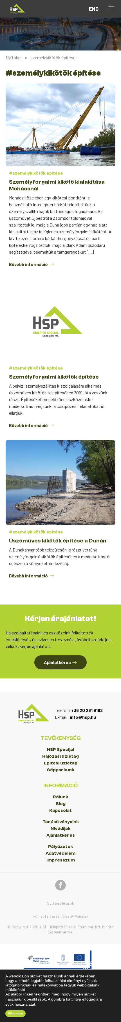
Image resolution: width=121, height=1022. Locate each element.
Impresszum (60, 860)
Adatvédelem (60, 853)
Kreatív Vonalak (75, 916)
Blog (61, 803)
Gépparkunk (60, 769)
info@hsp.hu (83, 717)
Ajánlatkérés (60, 835)
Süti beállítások (60, 903)
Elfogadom (15, 1013)
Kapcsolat (60, 810)
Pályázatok (60, 846)
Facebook (60, 885)
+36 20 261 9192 (87, 710)
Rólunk (60, 796)
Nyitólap (14, 57)
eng (93, 9)
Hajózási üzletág (60, 756)
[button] (111, 9)
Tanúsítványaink (60, 821)
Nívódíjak (60, 828)
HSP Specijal (60, 749)
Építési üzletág (60, 763)
